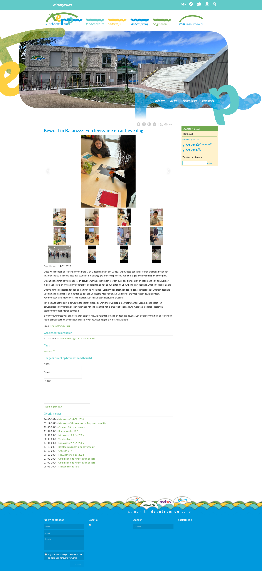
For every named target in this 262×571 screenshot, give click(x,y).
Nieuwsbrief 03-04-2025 (71, 435)
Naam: (47, 363)
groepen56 (207, 144)
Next (168, 171)
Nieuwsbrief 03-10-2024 (71, 454)
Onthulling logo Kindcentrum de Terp (76, 458)
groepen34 (192, 144)
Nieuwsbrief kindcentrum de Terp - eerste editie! (82, 423)
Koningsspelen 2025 (68, 431)
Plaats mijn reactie (53, 406)
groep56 (186, 139)
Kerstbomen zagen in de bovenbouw (76, 338)
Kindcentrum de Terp (60, 325)
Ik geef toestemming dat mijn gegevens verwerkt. (65, 556)
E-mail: (47, 372)
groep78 (195, 139)
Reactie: (48, 380)
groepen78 (49, 351)
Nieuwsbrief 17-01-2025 (71, 442)
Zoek (209, 163)
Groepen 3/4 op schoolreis (71, 427)
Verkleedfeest (65, 439)
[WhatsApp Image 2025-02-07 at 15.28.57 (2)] (108, 171)
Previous (47, 171)
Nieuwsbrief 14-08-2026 (71, 419)
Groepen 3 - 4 (65, 450)
